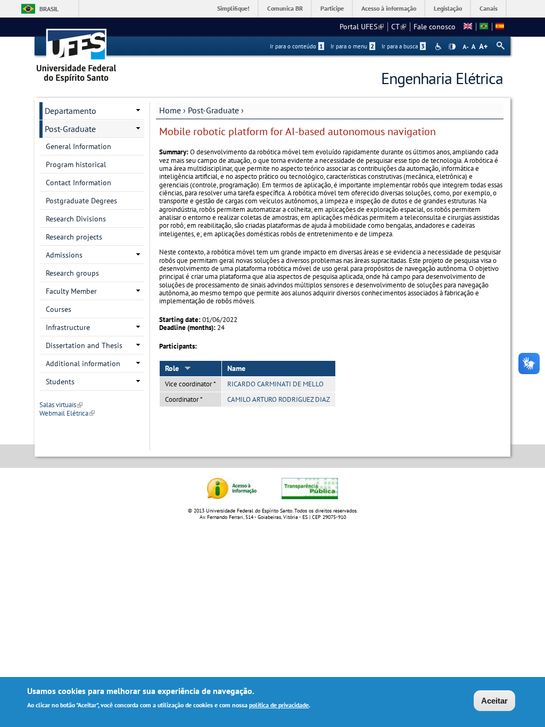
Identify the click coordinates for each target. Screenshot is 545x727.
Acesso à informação (388, 8)
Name (236, 368)
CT (398, 26)
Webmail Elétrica (67, 413)
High (452, 47)
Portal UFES (362, 26)
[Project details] (468, 26)
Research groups (72, 273)
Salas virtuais (60, 404)
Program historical (76, 164)
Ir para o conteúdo (296, 46)
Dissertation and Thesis (84, 345)
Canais (489, 8)
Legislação (448, 8)
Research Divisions (76, 219)
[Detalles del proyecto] (500, 26)
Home (170, 110)
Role (172, 368)
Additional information (83, 363)
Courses (58, 309)
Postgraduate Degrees (81, 200)
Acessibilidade (439, 46)
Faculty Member (71, 291)
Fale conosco (435, 26)
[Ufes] (77, 52)
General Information (78, 146)
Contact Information (78, 182)
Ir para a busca (403, 46)
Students (60, 381)
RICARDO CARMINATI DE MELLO (275, 384)
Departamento (70, 110)
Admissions (64, 255)
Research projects (74, 237)
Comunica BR (285, 8)
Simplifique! (233, 8)
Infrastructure (68, 327)
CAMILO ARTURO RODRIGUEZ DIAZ (278, 399)
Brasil (49, 9)
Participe (332, 8)
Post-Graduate (213, 110)
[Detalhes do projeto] (484, 26)
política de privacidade (279, 705)
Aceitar (494, 700)
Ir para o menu (352, 46)
